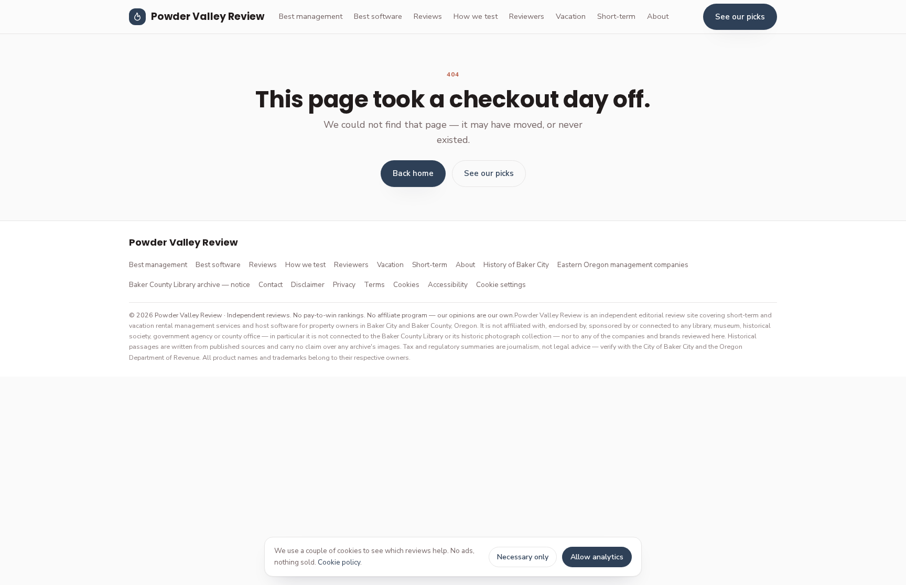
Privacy (344, 285)
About (657, 16)
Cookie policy (339, 562)
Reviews (428, 16)
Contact (270, 285)
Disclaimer (308, 285)
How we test (476, 16)
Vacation (571, 16)
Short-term (616, 16)
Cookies (406, 285)
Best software (378, 16)
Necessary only (522, 557)
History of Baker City (516, 265)
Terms (374, 285)
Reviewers (526, 16)
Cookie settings (501, 285)
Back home (413, 173)
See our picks (740, 17)
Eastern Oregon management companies (622, 265)
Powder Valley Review (207, 16)
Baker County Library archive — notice (189, 285)
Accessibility (448, 285)
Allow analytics (596, 557)
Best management (310, 16)
